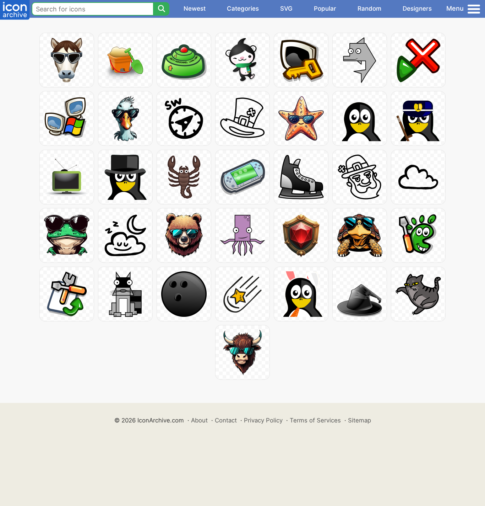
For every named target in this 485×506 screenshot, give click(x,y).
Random (369, 8)
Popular (325, 8)
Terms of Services (315, 420)
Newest (195, 8)
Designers (417, 8)
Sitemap (359, 420)
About (199, 420)
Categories (243, 8)
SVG (286, 8)
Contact (226, 420)
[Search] (161, 9)
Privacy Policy (263, 420)
